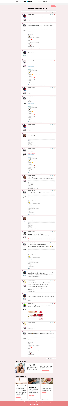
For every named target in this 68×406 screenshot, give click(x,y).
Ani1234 (25, 284)
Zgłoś (54, 14)
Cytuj (50, 14)
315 (51, 11)
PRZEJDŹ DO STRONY (34, 404)
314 (50, 11)
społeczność (50, 1)
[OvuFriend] (18, 2)
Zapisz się (46, 370)
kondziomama (24, 18)
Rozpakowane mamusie (30, 69)
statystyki (39, 1)
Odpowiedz (53, 6)
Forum (22, 6)
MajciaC (24, 138)
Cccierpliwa (24, 64)
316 (52, 11)
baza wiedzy (45, 1)
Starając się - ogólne (26, 6)
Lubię (52, 14)
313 (49, 11)
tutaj (42, 368)
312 (48, 358)
